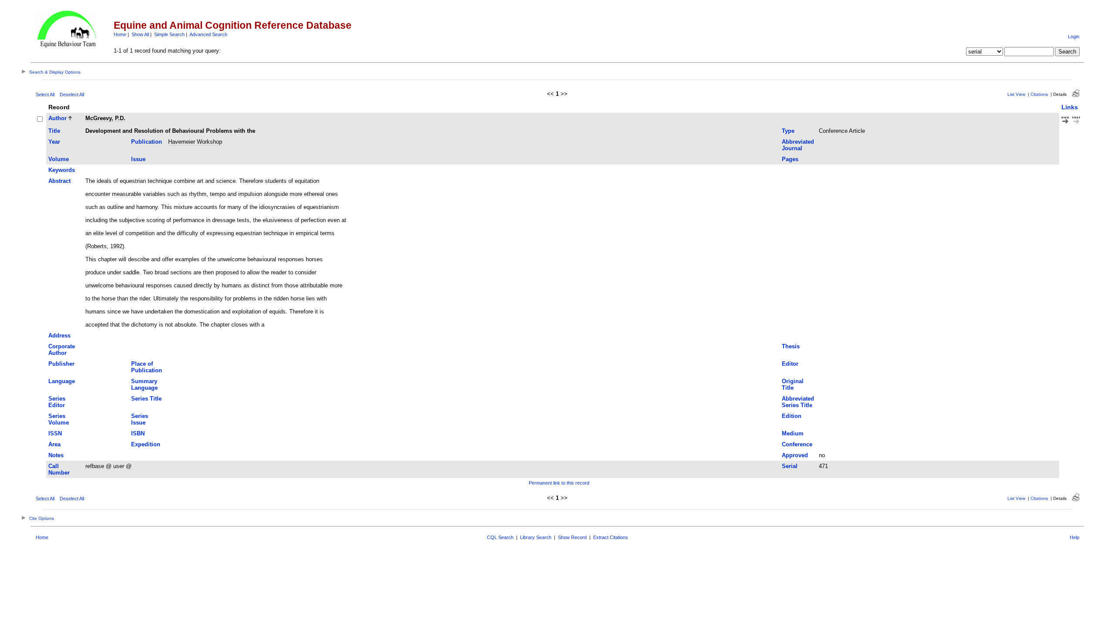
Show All (140, 34)
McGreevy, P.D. (105, 118)
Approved (795, 455)
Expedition (145, 444)
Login (1073, 36)
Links (1069, 107)
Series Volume (58, 419)
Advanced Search (208, 34)
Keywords (61, 170)
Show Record (572, 537)
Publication (146, 141)
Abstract (59, 181)
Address (59, 335)
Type (788, 131)
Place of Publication (146, 367)
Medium (793, 433)
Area (54, 444)
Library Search (535, 537)
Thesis (791, 346)
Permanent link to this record (559, 482)
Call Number (59, 469)
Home (120, 34)
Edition (791, 416)
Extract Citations (610, 537)
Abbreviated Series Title (798, 401)
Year (54, 141)
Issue (138, 159)
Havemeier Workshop (195, 141)
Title (54, 131)
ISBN (138, 433)
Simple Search (169, 34)
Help (1074, 537)
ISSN (55, 433)
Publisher (61, 364)
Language (61, 381)
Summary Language (144, 384)
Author (57, 118)
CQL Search (500, 537)
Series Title (146, 398)
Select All (45, 94)
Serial (789, 466)
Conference (797, 444)
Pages (790, 159)
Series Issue (139, 419)
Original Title (793, 384)
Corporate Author (61, 349)
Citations (1039, 94)
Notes (56, 455)
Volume (58, 159)
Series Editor (56, 401)
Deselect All (72, 94)
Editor (790, 364)
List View (1016, 94)
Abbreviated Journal (798, 145)
